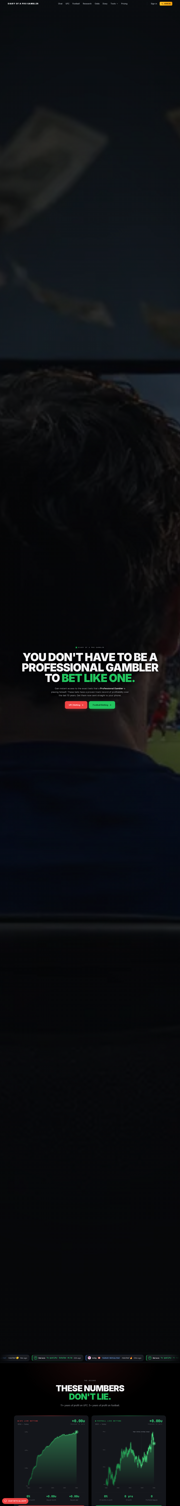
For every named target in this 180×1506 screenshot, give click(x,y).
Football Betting (102, 705)
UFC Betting (76, 705)
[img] (51, 1459)
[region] (90, 1358)
